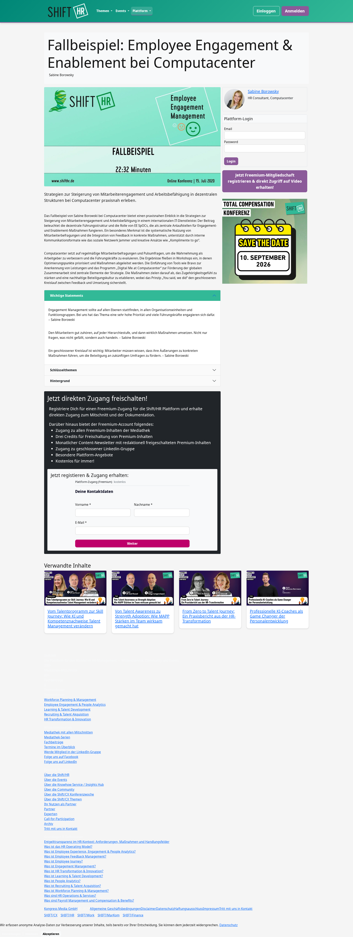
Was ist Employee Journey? (63, 861)
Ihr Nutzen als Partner (60, 804)
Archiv (48, 823)
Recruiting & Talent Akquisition (66, 714)
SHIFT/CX (50, 915)
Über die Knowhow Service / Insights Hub (74, 784)
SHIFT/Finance (133, 915)
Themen (103, 11)
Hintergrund (60, 381)
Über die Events (55, 779)
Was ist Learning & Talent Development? (73, 876)
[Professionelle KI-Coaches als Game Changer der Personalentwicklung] (278, 588)
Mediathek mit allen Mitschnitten (68, 732)
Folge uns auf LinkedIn (60, 761)
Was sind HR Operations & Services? (70, 895)
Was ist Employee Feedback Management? (75, 856)
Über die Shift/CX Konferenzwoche (69, 794)
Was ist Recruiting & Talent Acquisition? (72, 886)
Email (228, 129)
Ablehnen (31, 934)
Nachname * (143, 504)
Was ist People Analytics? (62, 881)
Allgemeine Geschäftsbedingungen (115, 908)
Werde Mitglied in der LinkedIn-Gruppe (72, 752)
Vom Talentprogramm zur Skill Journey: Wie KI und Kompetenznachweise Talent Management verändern (75, 618)
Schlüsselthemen (63, 370)
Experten (50, 814)
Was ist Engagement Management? (70, 866)
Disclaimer (148, 908)
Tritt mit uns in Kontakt (60, 828)
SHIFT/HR (67, 915)
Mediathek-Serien (57, 737)
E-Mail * (81, 522)
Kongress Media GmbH (60, 908)
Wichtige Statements (66, 295)
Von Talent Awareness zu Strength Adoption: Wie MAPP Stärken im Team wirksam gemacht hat (142, 618)
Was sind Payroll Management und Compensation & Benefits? (89, 900)
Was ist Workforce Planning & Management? (76, 890)
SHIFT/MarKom (109, 915)
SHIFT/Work (85, 915)
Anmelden (295, 11)
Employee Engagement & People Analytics (75, 704)
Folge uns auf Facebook (61, 757)
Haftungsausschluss (188, 908)
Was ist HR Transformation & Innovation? (73, 871)
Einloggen (266, 11)
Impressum (211, 908)
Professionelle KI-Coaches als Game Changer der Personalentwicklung (276, 616)
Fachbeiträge (53, 742)
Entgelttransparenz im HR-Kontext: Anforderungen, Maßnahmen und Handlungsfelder (106, 841)
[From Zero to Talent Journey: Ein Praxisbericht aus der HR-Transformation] (210, 588)
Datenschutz (165, 908)
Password (231, 142)
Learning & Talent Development (67, 709)
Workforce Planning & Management (70, 699)
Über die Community (59, 789)
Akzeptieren (51, 934)
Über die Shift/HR (56, 774)
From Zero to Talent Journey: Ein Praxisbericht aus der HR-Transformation (209, 616)
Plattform (141, 11)
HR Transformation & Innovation (67, 719)
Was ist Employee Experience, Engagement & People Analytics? (90, 851)
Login (231, 161)
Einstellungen (11, 934)
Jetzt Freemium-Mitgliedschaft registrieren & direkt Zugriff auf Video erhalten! (265, 181)
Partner (49, 809)
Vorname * (83, 504)
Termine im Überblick (59, 747)
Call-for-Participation (59, 819)
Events (121, 11)
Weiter (132, 543)
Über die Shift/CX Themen (63, 799)
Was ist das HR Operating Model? (68, 846)
